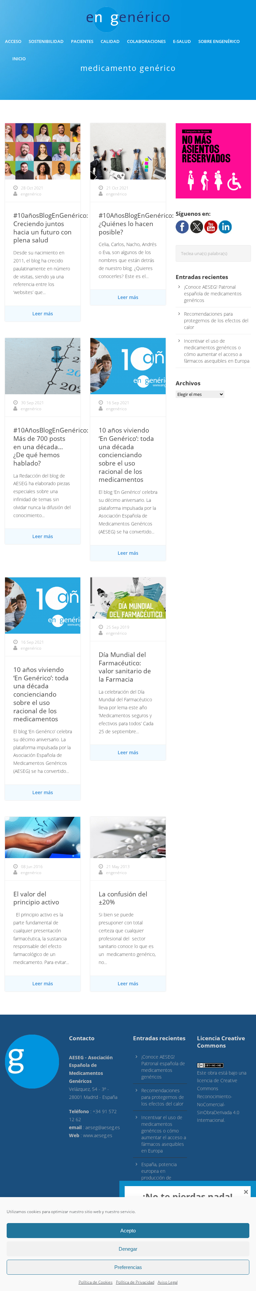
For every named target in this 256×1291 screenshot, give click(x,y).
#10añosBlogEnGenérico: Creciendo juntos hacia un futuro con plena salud (50, 227)
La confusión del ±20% (123, 898)
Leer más (42, 313)
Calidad (110, 41)
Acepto (128, 1230)
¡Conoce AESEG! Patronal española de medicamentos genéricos (213, 293)
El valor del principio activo (36, 898)
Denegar (128, 1249)
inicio (19, 59)
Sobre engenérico (219, 41)
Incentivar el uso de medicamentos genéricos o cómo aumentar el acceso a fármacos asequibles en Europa (216, 351)
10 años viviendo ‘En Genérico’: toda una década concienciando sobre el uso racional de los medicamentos (126, 455)
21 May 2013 (118, 866)
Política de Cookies (96, 1282)
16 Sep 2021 (117, 403)
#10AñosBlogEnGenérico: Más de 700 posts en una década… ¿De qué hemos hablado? (50, 447)
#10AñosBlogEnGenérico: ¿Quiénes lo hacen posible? (136, 223)
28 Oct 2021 (32, 188)
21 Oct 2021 (117, 188)
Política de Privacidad (135, 1282)
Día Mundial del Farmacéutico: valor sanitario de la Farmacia (125, 667)
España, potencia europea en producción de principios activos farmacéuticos (159, 1177)
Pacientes (82, 41)
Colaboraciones (146, 41)
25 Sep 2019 (117, 627)
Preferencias (128, 1267)
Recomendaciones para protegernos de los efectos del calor (216, 320)
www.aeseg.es (97, 1135)
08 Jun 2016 (32, 866)
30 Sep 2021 (32, 403)
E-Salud (182, 41)
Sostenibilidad (46, 41)
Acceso (13, 41)
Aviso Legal (168, 1282)
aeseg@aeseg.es (102, 1127)
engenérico (31, 194)
